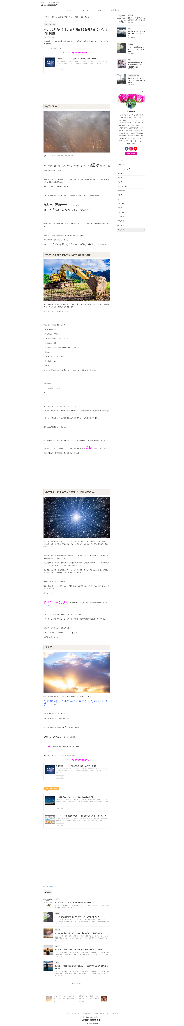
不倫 (46, 886)
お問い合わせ (115, 10)
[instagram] (131, 149)
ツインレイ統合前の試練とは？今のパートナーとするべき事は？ (77, 917)
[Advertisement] (77, 88)
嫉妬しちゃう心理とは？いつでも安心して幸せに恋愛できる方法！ (136, 80)
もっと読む (77, 984)
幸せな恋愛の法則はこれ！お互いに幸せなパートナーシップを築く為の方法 (136, 65)
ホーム (69, 10)
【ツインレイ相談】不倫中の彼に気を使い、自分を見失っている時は (78, 950)
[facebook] (127, 149)
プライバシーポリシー (87, 1013)
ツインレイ (100, 10)
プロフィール (84, 10)
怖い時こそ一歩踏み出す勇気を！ (92, 1017)
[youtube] (135, 149)
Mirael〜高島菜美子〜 (50, 5)
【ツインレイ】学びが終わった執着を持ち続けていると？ (74, 902)
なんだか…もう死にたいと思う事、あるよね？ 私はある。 (136, 34)
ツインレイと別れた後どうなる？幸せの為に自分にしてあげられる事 (78, 933)
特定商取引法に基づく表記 (102, 1013)
